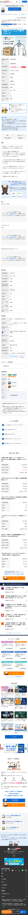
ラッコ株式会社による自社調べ (17, 900)
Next (26, 748)
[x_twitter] (2, 870)
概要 (7, 135)
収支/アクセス (20, 135)
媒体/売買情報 (7, 138)
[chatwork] (9, 871)
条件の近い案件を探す (14, 9)
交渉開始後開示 (13, 59)
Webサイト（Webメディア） (14, 14)
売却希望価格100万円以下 (10, 573)
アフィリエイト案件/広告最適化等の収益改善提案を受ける (18, 183)
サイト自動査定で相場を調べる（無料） (14, 795)
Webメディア (19, 571)
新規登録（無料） (25, 1)
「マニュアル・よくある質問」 (8, 838)
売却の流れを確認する (14, 793)
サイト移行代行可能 (18, 574)
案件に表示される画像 (6, 903)
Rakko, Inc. (15, 913)
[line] (23, 871)
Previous (2, 748)
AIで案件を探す (6, 912)
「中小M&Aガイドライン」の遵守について (14, 911)
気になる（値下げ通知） (21, 17)
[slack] (19, 871)
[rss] (15, 870)
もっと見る (14, 737)
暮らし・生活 (20, 573)
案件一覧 (5, 14)
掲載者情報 (20, 138)
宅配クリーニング (9, 574)
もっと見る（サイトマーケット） (14, 633)
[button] (12, 870)
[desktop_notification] (26, 870)
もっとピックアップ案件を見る (14, 676)
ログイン (20, 1)
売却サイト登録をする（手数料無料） (14, 791)
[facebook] (6, 870)
